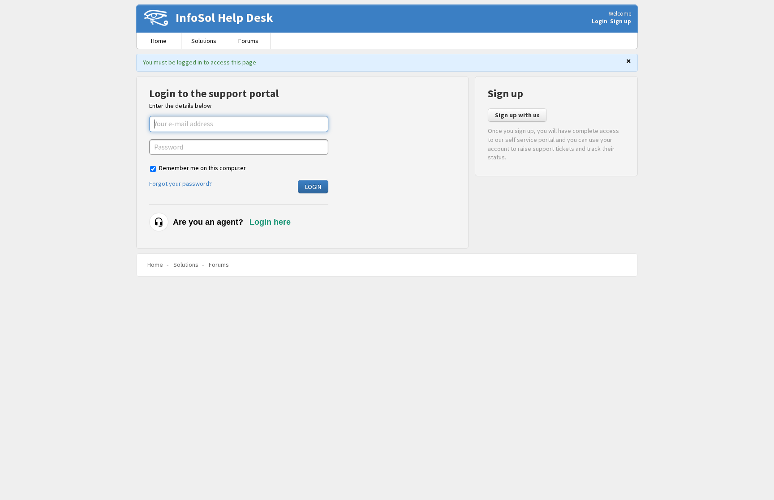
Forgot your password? (180, 183)
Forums (248, 41)
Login (313, 187)
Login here (270, 222)
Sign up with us (517, 115)
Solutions (203, 41)
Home (159, 41)
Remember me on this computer (202, 168)
